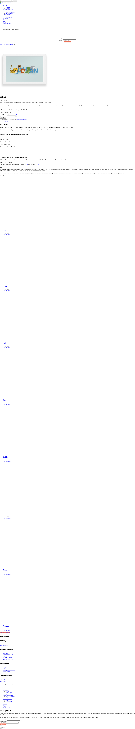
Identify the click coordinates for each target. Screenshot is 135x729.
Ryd (17, 114)
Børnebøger (5, 702)
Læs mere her (33, 109)
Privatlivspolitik (6, 671)
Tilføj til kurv (3, 117)
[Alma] (27, 567)
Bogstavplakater (6, 655)
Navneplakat (5, 653)
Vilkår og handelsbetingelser (9, 670)
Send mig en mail (4, 645)
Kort (4, 658)
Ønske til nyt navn (4, 721)
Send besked (67, 41)
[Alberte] (27, 283)
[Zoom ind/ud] (0, 727)
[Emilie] (27, 454)
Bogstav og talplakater (8, 695)
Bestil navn (3, 724)
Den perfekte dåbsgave (8, 659)
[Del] (3, 727)
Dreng (11, 44)
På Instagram (3, 679)
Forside (1, 44)
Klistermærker (9, 701)
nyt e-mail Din (3, 719)
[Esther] (27, 340)
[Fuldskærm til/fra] (2, 727)
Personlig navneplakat (8, 654)
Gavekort (5, 704)
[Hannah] (27, 510)
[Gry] (27, 397)
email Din (61, 38)
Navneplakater (7, 44)
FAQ (4, 668)
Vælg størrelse (3, 114)
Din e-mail (3, 722)
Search (15, 0)
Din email (61, 40)
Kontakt (4, 667)
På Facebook (3, 681)
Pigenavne (8, 691)
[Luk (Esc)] (4, 727)
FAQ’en (37, 164)
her (27, 164)
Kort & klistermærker (7, 699)
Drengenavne (9, 692)
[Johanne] (27, 623)
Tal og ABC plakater (7, 657)
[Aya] (27, 227)
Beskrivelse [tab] (5, 121)
